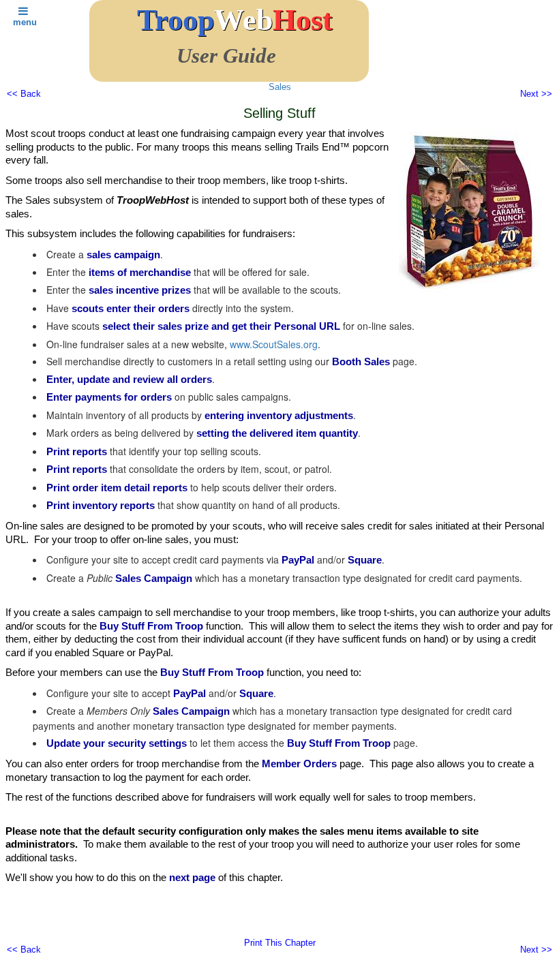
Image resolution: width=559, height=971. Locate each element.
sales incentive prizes (140, 290)
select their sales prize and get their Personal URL (221, 326)
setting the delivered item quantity (277, 433)
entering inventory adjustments (279, 415)
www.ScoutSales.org (274, 344)
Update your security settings (116, 743)
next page (192, 877)
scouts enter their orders (131, 308)
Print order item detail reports (116, 487)
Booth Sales (361, 361)
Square (365, 560)
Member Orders (299, 763)
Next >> (536, 94)
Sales (280, 87)
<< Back (24, 94)
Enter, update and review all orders (129, 379)
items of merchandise (140, 272)
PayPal (298, 560)
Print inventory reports (100, 505)
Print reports (76, 451)
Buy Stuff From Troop (151, 626)
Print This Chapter (280, 943)
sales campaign (123, 254)
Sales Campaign (153, 578)
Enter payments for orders (109, 397)
